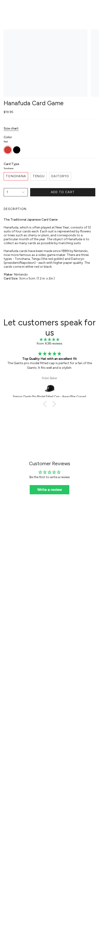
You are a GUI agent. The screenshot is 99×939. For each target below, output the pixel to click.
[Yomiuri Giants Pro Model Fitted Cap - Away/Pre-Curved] (49, 388)
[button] (46, 404)
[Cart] (92, 8)
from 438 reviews (49, 343)
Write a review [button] (49, 489)
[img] (49, 340)
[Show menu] (6, 8)
